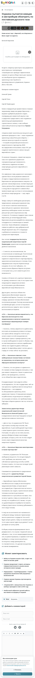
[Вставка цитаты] (20, 633)
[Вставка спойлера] (23, 633)
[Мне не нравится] (27, 28)
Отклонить (18, 669)
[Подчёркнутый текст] (9, 633)
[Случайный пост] (29, 3)
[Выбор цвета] (18, 633)
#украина (14, 599)
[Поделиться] (9, 28)
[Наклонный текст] (6, 633)
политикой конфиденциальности (16, 665)
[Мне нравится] (22, 28)
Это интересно (9, 10)
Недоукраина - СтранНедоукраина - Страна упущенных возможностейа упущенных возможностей (18, 573)
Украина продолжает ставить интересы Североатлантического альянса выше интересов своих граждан (17, 566)
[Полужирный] (3, 633)
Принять (18, 674)
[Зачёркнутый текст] (12, 633)
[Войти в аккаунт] (22, 3)
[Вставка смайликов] (15, 633)
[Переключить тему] (32, 3)
